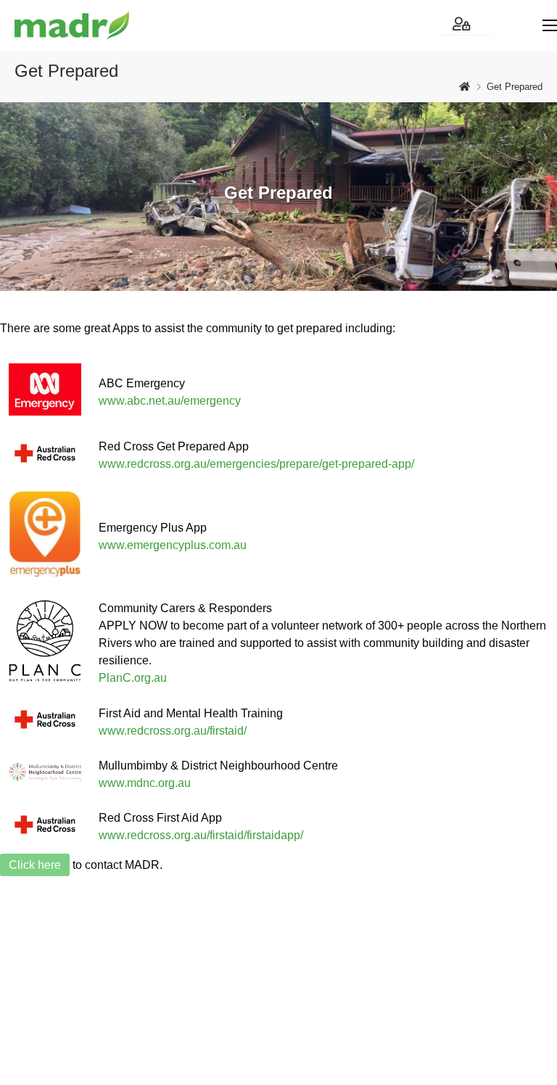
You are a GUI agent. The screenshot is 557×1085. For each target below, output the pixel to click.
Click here (35, 865)
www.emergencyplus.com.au (173, 545)
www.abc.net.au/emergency (170, 401)
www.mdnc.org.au (145, 783)
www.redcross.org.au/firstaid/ (173, 731)
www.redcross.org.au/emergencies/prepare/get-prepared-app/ (256, 464)
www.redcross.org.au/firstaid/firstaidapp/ (201, 835)
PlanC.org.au (133, 678)
